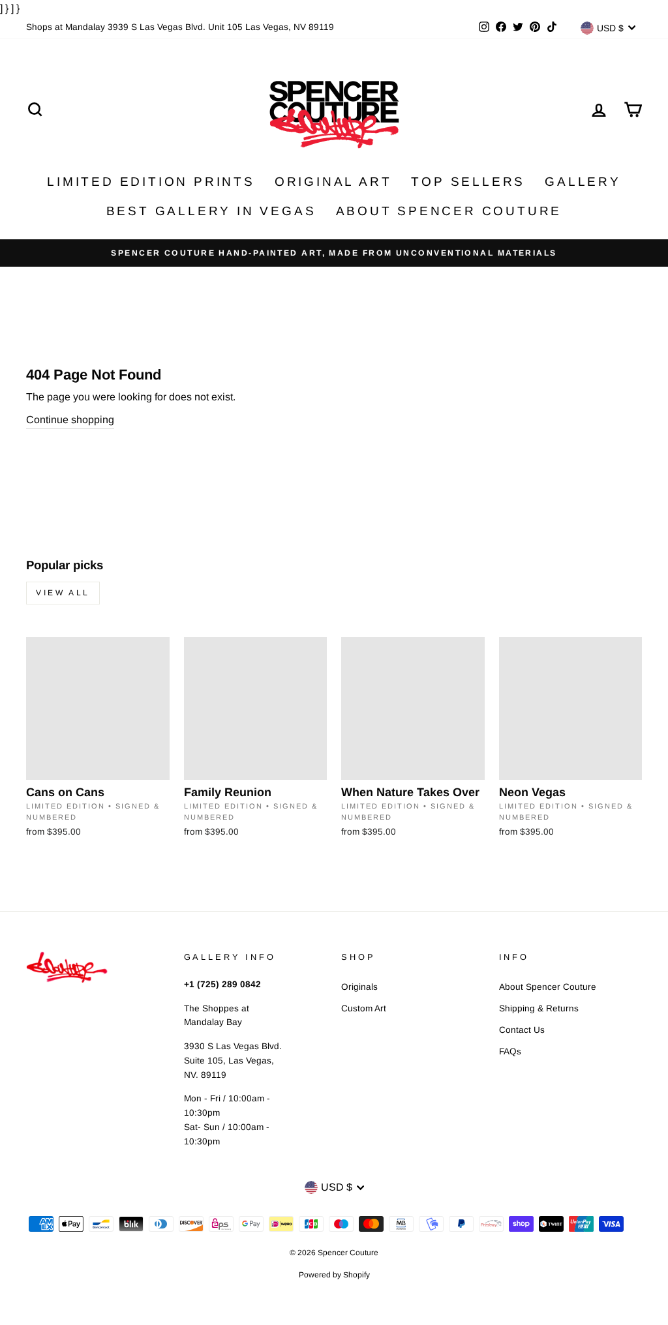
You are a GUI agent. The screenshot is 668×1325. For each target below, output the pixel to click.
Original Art (333, 181)
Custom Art (363, 1008)
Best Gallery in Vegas (211, 211)
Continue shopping (70, 419)
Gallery (583, 181)
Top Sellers (468, 181)
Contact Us (522, 1030)
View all (63, 592)
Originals (359, 987)
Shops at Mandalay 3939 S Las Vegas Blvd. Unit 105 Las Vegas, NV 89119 (180, 27)
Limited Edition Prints (151, 181)
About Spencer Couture (449, 211)
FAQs (510, 1051)
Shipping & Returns (539, 1008)
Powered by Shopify (334, 1274)
